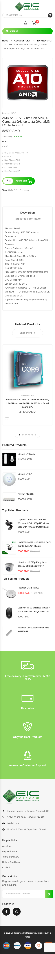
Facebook (6, 914)
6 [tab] (35, 434)
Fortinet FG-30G (26, 494)
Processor (24, 190)
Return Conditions (11, 862)
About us (6, 846)
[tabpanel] (27, 385)
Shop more (26, 333)
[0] (36, 24)
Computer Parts (22, 41)
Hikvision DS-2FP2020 (28, 588)
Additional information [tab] (27, 219)
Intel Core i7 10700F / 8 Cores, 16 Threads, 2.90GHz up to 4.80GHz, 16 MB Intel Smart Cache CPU (27, 403)
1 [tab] (19, 434)
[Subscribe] (49, 894)
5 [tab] (32, 434)
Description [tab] (27, 213)
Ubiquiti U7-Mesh (26, 454)
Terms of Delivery (10, 857)
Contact (6, 868)
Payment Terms (9, 852)
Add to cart (21, 181)
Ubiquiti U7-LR (25, 474)
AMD (6, 146)
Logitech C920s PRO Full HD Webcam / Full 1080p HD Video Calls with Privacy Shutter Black (33, 523)
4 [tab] (29, 434)
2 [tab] (23, 434)
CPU (16, 190)
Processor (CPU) (44, 41)
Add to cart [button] (7, 419)
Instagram (17, 914)
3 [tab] (26, 434)
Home (5, 41)
